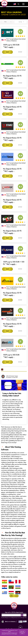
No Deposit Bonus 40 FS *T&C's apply (12, 108)
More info (22, 631)
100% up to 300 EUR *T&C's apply (11, 46)
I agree (22, 633)
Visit (7, 52)
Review (20, 52)
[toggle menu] (23, 4)
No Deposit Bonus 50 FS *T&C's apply (12, 77)
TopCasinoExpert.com (11, 629)
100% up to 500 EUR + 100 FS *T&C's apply (13, 263)
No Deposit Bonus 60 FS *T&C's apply (12, 201)
